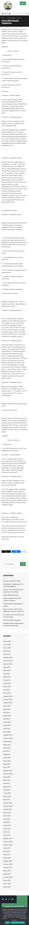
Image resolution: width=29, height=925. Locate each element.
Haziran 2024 (7, 664)
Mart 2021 (6, 783)
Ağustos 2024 (7, 657)
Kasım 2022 (7, 725)
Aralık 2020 (7, 793)
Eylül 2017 (6, 851)
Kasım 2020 (7, 796)
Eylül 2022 (6, 732)
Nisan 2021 (7, 780)
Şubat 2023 (7, 716)
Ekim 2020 (6, 800)
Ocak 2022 (6, 754)
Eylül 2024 (6, 654)
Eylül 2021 (6, 767)
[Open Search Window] (27, 13)
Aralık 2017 (7, 848)
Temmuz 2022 (8, 738)
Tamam (7, 922)
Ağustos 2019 (7, 838)
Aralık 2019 (7, 825)
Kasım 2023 (7, 686)
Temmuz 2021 (8, 774)
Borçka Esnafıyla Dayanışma (12, 620)
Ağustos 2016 (7, 861)
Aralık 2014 (7, 884)
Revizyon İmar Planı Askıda (11, 581)
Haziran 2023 (7, 703)
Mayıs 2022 (7, 745)
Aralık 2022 (7, 722)
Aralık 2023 (7, 683)
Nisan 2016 (7, 871)
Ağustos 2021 (7, 771)
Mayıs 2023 (7, 706)
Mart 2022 (6, 751)
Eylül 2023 (6, 693)
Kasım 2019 (7, 829)
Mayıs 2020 (7, 813)
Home (3, 18)
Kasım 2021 (7, 761)
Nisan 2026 (7, 641)
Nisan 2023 (7, 709)
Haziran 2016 (7, 867)
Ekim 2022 (6, 729)
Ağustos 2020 (7, 803)
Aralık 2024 (7, 645)
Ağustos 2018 (7, 845)
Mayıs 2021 (7, 777)
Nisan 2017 (7, 855)
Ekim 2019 (6, 832)
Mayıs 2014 (7, 887)
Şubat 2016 (7, 874)
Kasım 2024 (7, 648)
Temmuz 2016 (8, 864)
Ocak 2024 (6, 680)
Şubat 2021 (7, 787)
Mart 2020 (6, 819)
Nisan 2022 (7, 748)
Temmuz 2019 (8, 842)
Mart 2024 (6, 674)
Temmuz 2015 (8, 877)
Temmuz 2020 (8, 806)
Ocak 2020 (6, 822)
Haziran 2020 (7, 809)
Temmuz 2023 (8, 699)
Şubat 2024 (7, 677)
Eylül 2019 (6, 835)
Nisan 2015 (7, 880)
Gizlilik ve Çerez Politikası (13, 918)
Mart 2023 (6, 712)
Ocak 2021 (6, 790)
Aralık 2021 (7, 758)
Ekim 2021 (6, 764)
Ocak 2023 (6, 719)
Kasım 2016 (7, 858)
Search (23, 564)
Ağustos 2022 (7, 735)
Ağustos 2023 (7, 696)
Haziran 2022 (7, 741)
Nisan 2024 (7, 670)
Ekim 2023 (6, 690)
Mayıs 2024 (7, 667)
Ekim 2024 (6, 651)
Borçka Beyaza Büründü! (11, 595)
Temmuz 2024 (8, 661)
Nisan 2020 (7, 816)
